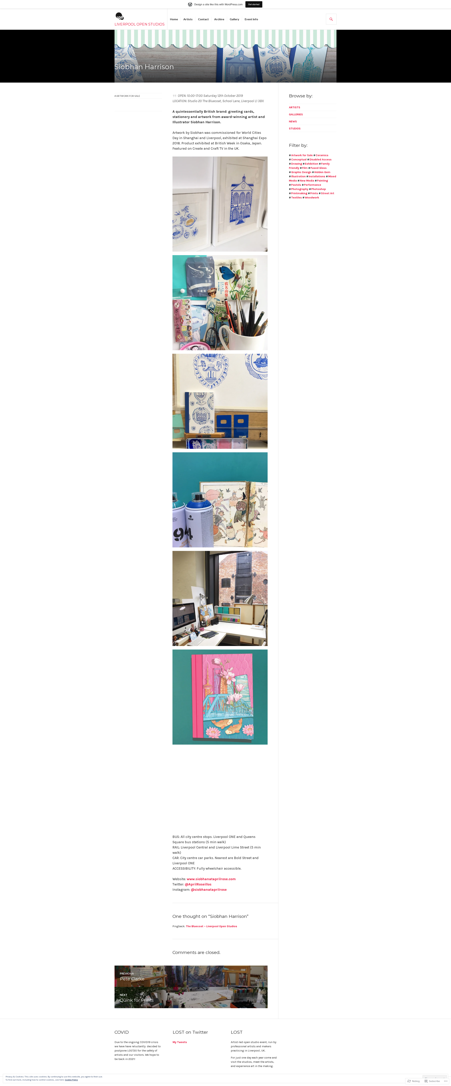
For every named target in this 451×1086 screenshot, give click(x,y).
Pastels (296, 184)
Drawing (296, 163)
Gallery (234, 19)
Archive (219, 19)
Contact (203, 19)
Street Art (327, 193)
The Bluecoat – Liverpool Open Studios (211, 926)
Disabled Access (321, 159)
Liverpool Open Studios (140, 24)
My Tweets (180, 1042)
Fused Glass (319, 168)
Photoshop (318, 189)
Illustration (298, 176)
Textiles (296, 197)
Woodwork (312, 197)
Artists (188, 19)
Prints (314, 193)
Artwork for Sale (128, 96)
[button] (220, 204)
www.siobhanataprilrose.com (211, 879)
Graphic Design (301, 172)
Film (305, 168)
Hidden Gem (322, 172)
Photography (299, 189)
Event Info (251, 19)
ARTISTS (119, 58)
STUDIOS (130, 58)
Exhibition (311, 163)
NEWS (293, 121)
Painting (322, 180)
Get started (254, 4)
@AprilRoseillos (198, 884)
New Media (307, 180)
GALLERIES (296, 114)
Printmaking (299, 193)
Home (174, 19)
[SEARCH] (331, 19)
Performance (312, 184)
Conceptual (299, 159)
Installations (317, 176)
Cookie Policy (71, 1080)
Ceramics (322, 155)
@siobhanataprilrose (209, 890)
